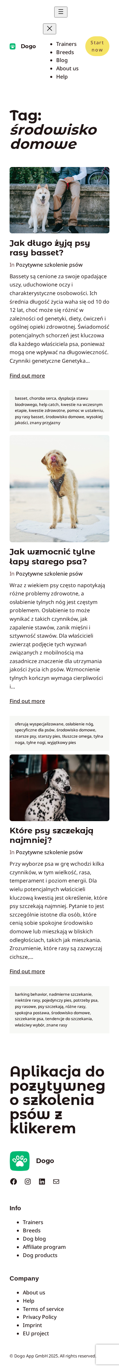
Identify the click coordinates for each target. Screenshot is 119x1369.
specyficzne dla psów (35, 730)
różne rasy (75, 1006)
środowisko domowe (65, 416)
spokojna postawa (32, 1013)
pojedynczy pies (56, 1000)
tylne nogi (35, 742)
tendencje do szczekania (68, 1018)
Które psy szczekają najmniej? (52, 835)
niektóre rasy (27, 1000)
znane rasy (56, 1025)
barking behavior (31, 994)
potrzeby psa (85, 1000)
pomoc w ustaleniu (85, 410)
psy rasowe (25, 1006)
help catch (49, 404)
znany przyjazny (45, 422)
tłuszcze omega (77, 736)
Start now (97, 46)
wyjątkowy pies (61, 742)
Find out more (27, 375)
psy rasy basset (29, 416)
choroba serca (42, 398)
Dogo (28, 46)
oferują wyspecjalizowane (39, 724)
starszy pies (49, 736)
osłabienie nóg (79, 724)
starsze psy (25, 736)
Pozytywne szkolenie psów (49, 264)
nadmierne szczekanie (70, 994)
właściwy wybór (29, 1025)
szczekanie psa (29, 1018)
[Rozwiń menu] (60, 12)
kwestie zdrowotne (47, 410)
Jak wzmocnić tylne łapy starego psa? (52, 556)
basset (21, 398)
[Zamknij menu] (49, 28)
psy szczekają (50, 1006)
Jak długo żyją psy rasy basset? (50, 247)
